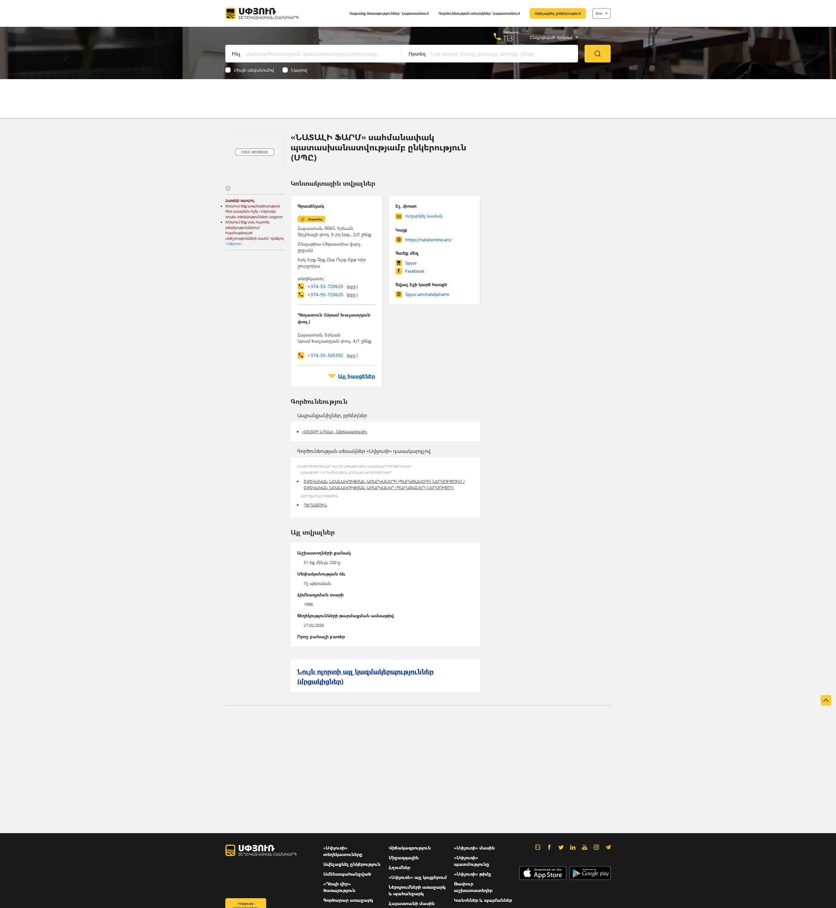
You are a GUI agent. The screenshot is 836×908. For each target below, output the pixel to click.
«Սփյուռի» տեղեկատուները (342, 851)
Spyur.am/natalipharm (427, 294)
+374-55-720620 (332, 286)
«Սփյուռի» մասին (474, 848)
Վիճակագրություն (410, 848)
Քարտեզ (315, 219)
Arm (599, 13)
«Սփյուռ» (233, 243)
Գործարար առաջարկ (348, 900)
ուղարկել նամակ (423, 216)
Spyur (411, 263)
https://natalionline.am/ (428, 239)
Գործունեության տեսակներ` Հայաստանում (479, 13)
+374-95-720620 (332, 294)
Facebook (414, 271)
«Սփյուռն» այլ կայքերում (418, 877)
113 (508, 38)
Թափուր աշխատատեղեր (473, 887)
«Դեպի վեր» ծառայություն (339, 887)
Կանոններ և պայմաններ (483, 900)
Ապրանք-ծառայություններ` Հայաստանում (389, 13)
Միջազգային (404, 857)
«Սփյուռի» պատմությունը (471, 860)
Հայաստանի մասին (412, 903)
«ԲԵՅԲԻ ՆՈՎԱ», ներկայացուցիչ (334, 431)
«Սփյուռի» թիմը (472, 874)
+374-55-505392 (332, 355)
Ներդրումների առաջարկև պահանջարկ (417, 890)
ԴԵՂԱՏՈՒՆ (315, 504)
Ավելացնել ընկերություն (558, 13)
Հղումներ (399, 867)
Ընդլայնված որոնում (551, 37)
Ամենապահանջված (347, 874)
